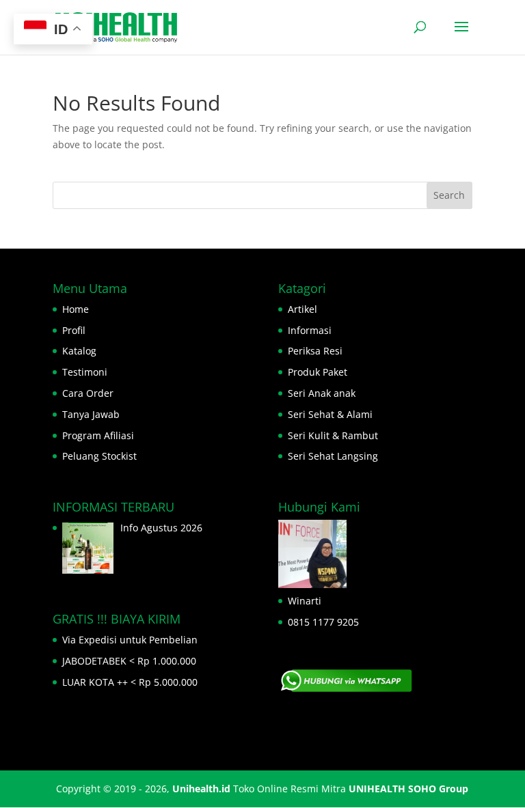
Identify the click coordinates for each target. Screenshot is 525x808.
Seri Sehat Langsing (333, 455)
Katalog (79, 350)
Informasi (310, 330)
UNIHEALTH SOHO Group (408, 788)
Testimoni (84, 371)
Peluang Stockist (99, 455)
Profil (73, 330)
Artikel (302, 309)
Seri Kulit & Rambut (333, 435)
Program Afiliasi (98, 435)
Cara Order (87, 393)
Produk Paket (317, 371)
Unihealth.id (201, 788)
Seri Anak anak (321, 393)
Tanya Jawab (91, 414)
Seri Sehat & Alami (330, 414)
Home (75, 309)
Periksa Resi (315, 350)
